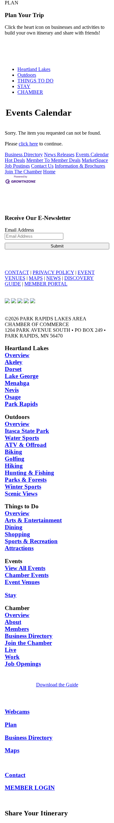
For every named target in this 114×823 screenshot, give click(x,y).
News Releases (59, 154)
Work (12, 656)
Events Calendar (92, 154)
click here (28, 143)
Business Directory (24, 154)
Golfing (14, 458)
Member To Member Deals (53, 160)
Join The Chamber (23, 171)
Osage (13, 397)
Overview (17, 355)
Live (10, 649)
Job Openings (23, 663)
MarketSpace (95, 160)
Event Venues (22, 582)
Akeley (13, 362)
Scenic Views (21, 493)
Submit (57, 246)
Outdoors (26, 75)
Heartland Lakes (33, 69)
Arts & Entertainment (33, 520)
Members (17, 629)
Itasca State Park (27, 431)
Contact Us (42, 166)
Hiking (14, 465)
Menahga (17, 383)
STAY (23, 86)
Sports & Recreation (31, 541)
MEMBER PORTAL (45, 283)
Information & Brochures (80, 166)
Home (49, 171)
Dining (13, 527)
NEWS (53, 278)
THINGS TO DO (35, 80)
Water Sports (22, 437)
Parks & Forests (26, 479)
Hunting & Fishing (29, 472)
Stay (10, 595)
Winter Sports (23, 486)
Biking (13, 451)
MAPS (36, 278)
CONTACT (17, 272)
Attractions (19, 548)
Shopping (17, 534)
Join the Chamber (28, 643)
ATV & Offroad (26, 444)
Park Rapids (21, 404)
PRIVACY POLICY (53, 272)
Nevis (12, 390)
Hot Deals (15, 160)
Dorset (13, 369)
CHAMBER (30, 92)
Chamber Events (26, 575)
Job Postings (17, 166)
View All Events (25, 568)
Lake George (21, 376)
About (13, 622)
